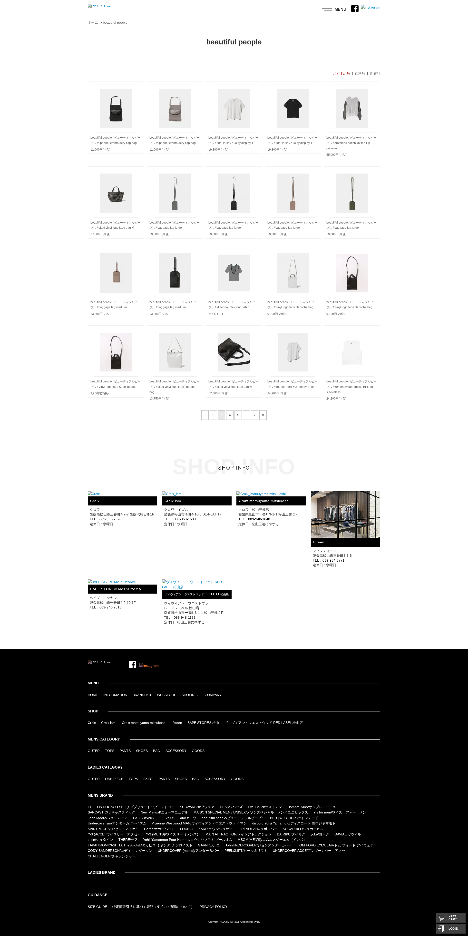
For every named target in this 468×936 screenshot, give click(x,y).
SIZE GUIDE (97, 907)
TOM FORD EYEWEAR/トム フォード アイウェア (335, 845)
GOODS (198, 751)
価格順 (360, 73)
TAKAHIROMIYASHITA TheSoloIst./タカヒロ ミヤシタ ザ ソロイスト (140, 845)
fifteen (177, 723)
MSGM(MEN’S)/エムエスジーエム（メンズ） (272, 840)
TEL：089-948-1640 (254, 519)
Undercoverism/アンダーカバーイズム (117, 823)
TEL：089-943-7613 (105, 607)
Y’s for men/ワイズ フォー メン (339, 812)
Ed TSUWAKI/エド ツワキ (154, 818)
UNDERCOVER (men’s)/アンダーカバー (188, 851)
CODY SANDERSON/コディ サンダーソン (120, 851)
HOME (93, 695)
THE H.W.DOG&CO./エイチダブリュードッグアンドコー (131, 807)
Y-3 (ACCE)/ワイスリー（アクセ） (114, 834)
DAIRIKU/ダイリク (291, 834)
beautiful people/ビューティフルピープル (233, 818)
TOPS (109, 751)
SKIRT (148, 779)
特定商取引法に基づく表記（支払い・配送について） (153, 907)
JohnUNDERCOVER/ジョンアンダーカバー (258, 845)
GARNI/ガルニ (209, 845)
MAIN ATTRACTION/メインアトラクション (238, 834)
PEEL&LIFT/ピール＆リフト (245, 851)
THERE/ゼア (128, 840)
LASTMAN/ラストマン (265, 807)
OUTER (94, 751)
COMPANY (213, 695)
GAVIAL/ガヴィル (347, 834)
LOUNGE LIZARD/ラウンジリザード (208, 829)
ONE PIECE (114, 779)
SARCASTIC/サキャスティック (111, 812)
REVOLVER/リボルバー (259, 829)
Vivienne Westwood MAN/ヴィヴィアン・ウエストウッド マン (199, 823)
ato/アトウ (188, 818)
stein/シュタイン (100, 840)
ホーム (93, 22)
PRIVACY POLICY (213, 907)
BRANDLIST (142, 695)
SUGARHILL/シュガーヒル (303, 829)
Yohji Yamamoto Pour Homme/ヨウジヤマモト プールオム (187, 840)
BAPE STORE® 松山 (203, 723)
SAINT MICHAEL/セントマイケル (113, 829)
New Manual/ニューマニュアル (164, 812)
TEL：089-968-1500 (180, 519)
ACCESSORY (176, 751)
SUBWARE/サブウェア (197, 807)
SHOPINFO (190, 695)
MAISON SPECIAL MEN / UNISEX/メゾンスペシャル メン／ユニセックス (251, 812)
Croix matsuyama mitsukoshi (144, 723)
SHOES (142, 751)
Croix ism (108, 723)
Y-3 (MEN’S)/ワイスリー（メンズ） (173, 834)
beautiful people (115, 22)
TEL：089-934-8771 (328, 560)
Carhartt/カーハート (159, 829)
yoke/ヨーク (320, 834)
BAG (156, 751)
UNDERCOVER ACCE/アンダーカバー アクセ (309, 851)
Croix (92, 723)
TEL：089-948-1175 (179, 617)
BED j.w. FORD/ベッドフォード (294, 818)
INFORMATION (115, 695)
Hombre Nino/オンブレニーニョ (311, 807)
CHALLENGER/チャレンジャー (112, 856)
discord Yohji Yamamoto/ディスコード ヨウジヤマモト (294, 823)
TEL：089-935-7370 (105, 519)
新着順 (375, 73)
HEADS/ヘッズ (231, 807)
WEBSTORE (166, 695)
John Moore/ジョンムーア (108, 818)
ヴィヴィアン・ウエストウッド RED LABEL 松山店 (263, 723)
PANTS (125, 751)
